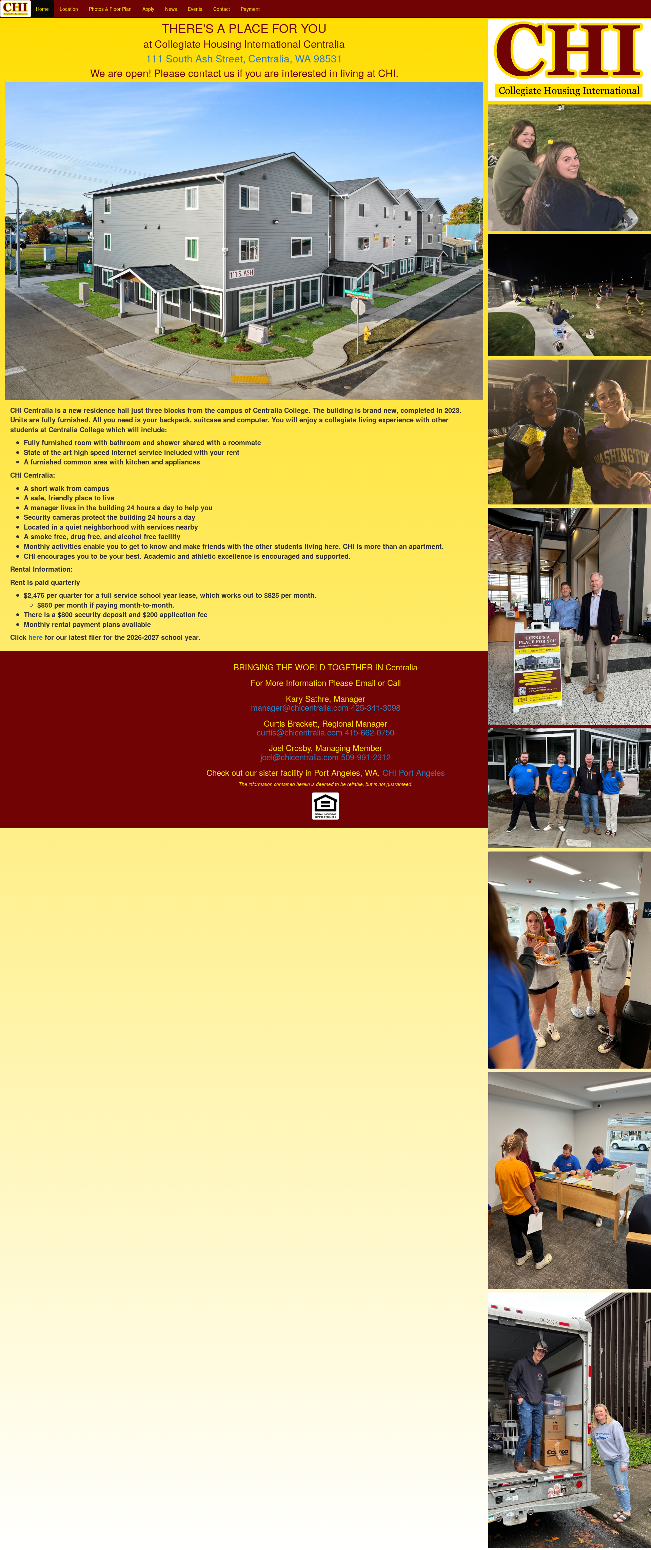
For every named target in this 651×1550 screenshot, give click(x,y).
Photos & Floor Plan (110, 8)
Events (195, 8)
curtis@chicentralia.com (299, 732)
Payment (250, 8)
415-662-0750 (369, 732)
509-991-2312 (366, 757)
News (171, 8)
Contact (221, 8)
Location (69, 8)
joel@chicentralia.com (299, 757)
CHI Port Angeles (413, 772)
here (35, 637)
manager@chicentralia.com (300, 707)
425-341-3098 (375, 707)
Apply (148, 8)
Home (42, 8)
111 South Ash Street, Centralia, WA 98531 (244, 58)
